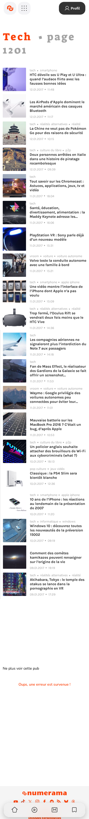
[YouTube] (15, 801)
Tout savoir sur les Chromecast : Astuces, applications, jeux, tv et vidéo (57, 185)
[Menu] (24, 8)
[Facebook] (44, 801)
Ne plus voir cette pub (21, 668)
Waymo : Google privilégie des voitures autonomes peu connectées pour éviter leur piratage (55, 397)
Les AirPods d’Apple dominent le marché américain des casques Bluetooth (57, 106)
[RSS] (59, 801)
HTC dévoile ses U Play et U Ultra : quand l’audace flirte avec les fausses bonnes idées (58, 79)
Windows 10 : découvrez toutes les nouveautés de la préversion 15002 (56, 530)
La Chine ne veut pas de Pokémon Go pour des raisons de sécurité (58, 130)
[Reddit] (52, 801)
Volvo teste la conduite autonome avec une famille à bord (58, 262)
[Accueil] (10, 8)
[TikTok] (23, 801)
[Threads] (73, 801)
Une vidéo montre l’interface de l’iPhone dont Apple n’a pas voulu (56, 290)
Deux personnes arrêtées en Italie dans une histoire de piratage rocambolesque (58, 158)
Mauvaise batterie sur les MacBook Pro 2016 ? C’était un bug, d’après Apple (55, 424)
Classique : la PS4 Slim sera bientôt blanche (53, 475)
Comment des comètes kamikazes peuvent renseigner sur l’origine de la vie (55, 557)
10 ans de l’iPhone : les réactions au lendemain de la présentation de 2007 (57, 503)
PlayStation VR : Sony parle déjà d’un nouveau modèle (57, 237)
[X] (30, 801)
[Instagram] (37, 801)
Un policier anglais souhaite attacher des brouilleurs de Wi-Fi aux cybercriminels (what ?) (58, 451)
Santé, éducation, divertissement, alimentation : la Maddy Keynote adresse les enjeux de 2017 (57, 212)
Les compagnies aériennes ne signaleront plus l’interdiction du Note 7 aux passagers (58, 343)
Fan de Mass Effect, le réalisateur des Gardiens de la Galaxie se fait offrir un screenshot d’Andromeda (58, 370)
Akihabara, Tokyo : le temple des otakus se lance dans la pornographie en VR (57, 583)
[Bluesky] (66, 801)
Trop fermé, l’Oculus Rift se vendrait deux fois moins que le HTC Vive (56, 317)
